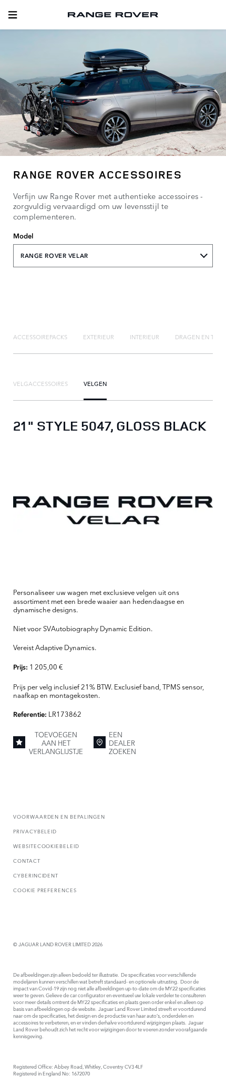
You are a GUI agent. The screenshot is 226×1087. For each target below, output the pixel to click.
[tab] (40, 336)
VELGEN (95, 383)
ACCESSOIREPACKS (40, 336)
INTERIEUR (144, 336)
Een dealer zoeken (122, 743)
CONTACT (26, 860)
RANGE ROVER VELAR (54, 255)
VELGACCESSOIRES (40, 383)
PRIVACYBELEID (35, 831)
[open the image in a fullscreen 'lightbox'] (113, 510)
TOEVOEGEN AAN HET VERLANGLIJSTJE (56, 743)
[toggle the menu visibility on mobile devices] (12, 15)
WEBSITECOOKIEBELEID (46, 845)
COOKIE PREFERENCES (45, 889)
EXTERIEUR (98, 336)
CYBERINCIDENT (35, 875)
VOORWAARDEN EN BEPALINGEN (59, 816)
